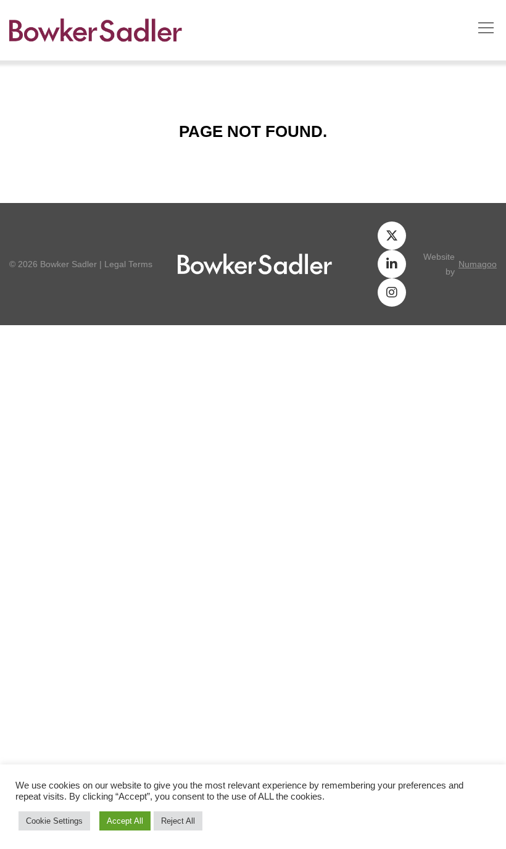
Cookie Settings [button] (54, 821)
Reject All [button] (178, 821)
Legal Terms (128, 264)
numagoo (477, 264)
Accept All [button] (125, 821)
